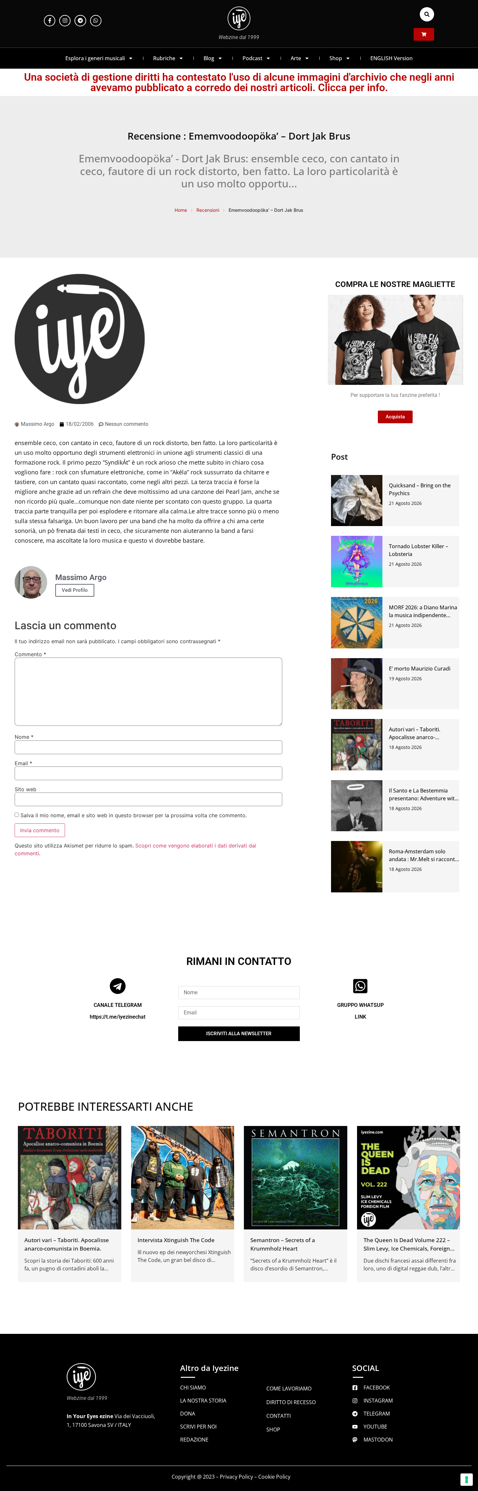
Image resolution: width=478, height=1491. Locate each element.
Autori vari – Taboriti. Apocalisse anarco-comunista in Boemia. (415, 737)
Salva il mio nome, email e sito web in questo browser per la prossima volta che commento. (133, 815)
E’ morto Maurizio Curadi (419, 668)
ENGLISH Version (391, 58)
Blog (209, 58)
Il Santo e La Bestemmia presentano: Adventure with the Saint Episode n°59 (423, 798)
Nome (24, 736)
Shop (335, 58)
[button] (427, 14)
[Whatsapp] (95, 20)
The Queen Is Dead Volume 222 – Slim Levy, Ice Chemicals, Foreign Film (407, 1248)
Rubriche (164, 58)
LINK (360, 1016)
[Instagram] (65, 20)
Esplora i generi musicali (95, 58)
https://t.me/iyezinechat (117, 1016)
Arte (296, 58)
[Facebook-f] (49, 20)
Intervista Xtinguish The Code (176, 1239)
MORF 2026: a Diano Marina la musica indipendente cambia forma (423, 615)
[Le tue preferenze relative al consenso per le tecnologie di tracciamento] (466, 1479)
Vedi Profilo (75, 590)
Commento (30, 654)
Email (23, 763)
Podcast (252, 58)
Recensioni (207, 210)
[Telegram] (80, 20)
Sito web (25, 789)
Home (181, 210)
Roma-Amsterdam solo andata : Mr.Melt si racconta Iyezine (423, 859)
